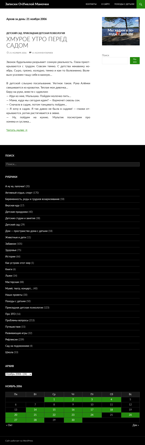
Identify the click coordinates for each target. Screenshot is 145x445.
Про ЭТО (10, 314)
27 (15, 420)
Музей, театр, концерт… (19, 288)
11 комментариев (42, 53)
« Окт (9, 425)
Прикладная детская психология (44, 33)
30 (73, 420)
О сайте (105, 4)
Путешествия (13, 327)
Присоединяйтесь (123, 47)
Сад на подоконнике (17, 346)
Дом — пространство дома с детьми (26, 231)
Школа (9, 352)
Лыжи (8, 276)
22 (54, 415)
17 (92, 410)
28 (35, 420)
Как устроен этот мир (17, 263)
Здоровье (10, 250)
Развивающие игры (16, 333)
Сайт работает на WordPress (19, 441)
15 (54, 410)
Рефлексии (11, 339)
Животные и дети (15, 237)
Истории (10, 256)
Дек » (136, 425)
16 (73, 410)
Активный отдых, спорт (18, 193)
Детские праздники (16, 212)
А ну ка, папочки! (15, 186)
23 (73, 415)
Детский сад (14, 33)
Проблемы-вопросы (16, 320)
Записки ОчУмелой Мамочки (27, 4)
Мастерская (12, 282)
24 (92, 415)
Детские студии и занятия (20, 218)
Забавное (10, 244)
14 (35, 410)
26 (130, 415)
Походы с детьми (124, 4)
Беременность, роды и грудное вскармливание (32, 199)
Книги (8, 269)
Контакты (91, 4)
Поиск (105, 55)
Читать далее (16, 130)
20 (15, 415)
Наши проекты (13, 295)
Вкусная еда (12, 205)
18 (111, 410)
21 (35, 415)
